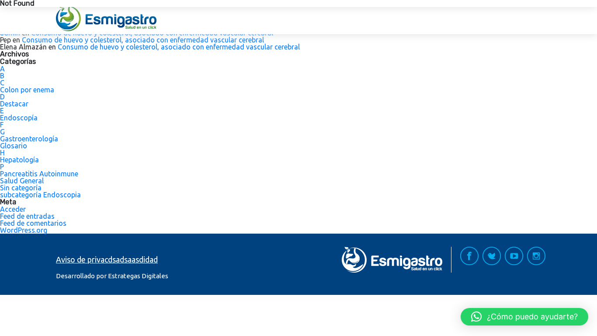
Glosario (13, 146)
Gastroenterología (29, 139)
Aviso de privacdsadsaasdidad (107, 259)
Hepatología (19, 160)
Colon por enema (27, 90)
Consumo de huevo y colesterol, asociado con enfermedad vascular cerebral (143, 40)
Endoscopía (19, 118)
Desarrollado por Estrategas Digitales (112, 276)
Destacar (14, 104)
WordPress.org (23, 230)
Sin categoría (21, 188)
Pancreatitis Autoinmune (39, 174)
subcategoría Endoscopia (40, 195)
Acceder (13, 209)
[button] (524, 317)
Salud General (22, 181)
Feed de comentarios (33, 223)
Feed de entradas (27, 216)
